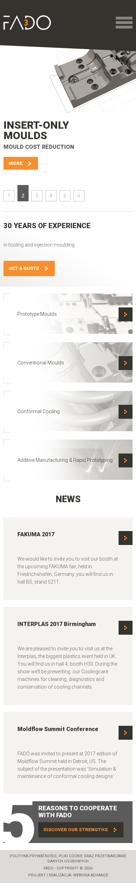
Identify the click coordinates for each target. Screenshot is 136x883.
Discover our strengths (76, 829)
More (15, 163)
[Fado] (27, 22)
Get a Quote (24, 268)
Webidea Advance (90, 875)
